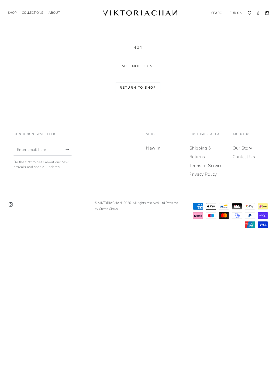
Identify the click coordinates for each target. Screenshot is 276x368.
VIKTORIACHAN (110, 203)
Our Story (242, 148)
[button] (217, 13)
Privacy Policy (203, 174)
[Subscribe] (68, 149)
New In (153, 148)
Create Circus (108, 209)
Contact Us (244, 157)
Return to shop (138, 87)
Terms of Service (206, 166)
